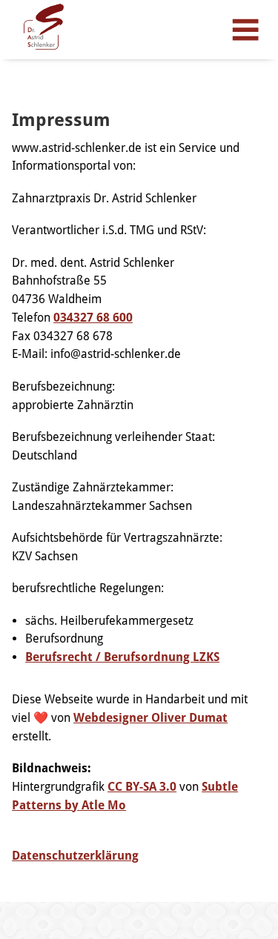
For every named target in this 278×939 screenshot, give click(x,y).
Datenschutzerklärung (75, 856)
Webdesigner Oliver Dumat (150, 718)
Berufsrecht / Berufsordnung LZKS (122, 657)
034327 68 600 (93, 318)
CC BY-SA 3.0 (141, 787)
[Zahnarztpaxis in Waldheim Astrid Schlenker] (43, 26)
